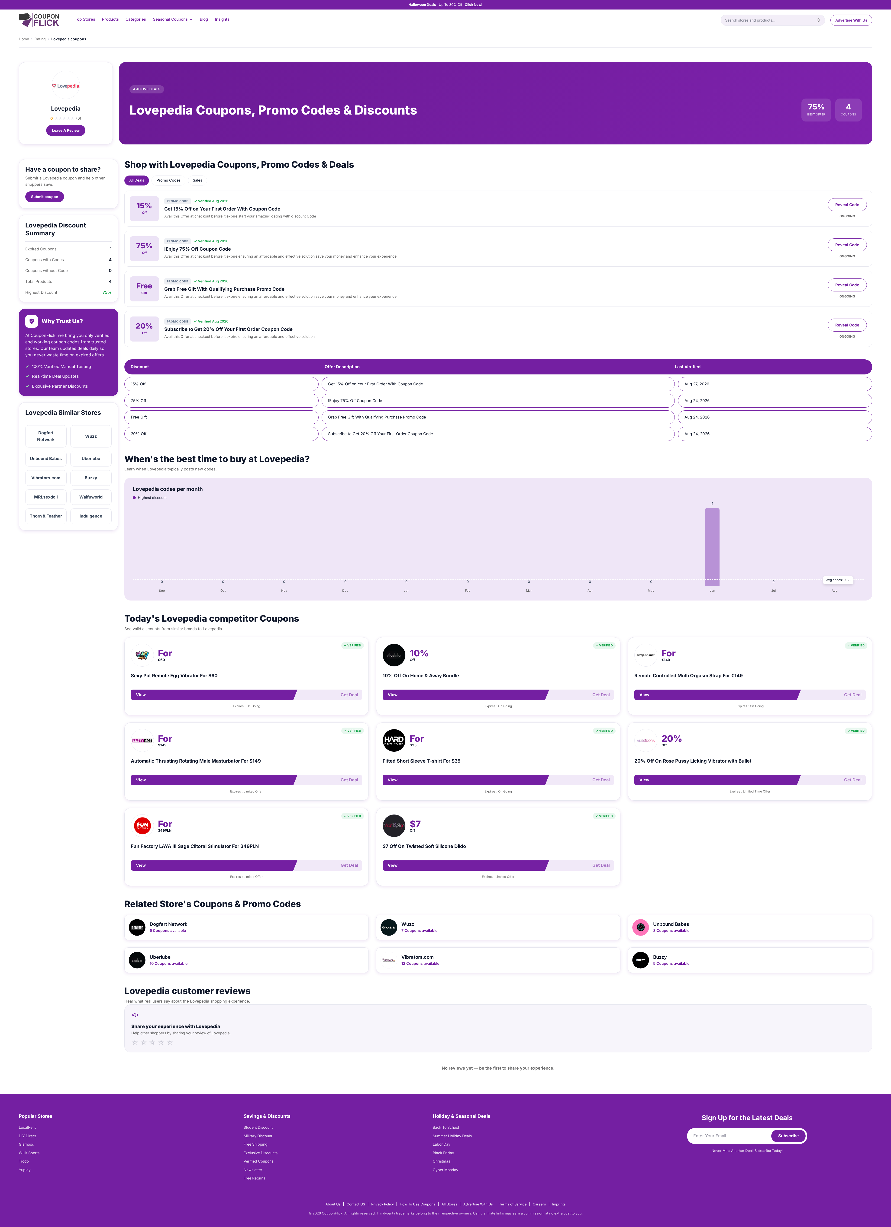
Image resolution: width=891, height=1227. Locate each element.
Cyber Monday (445, 1170)
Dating (40, 39)
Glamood (26, 1144)
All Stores (449, 1204)
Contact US (356, 1204)
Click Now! (473, 5)
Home (24, 39)
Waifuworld (91, 497)
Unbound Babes (46, 458)
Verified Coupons (258, 1161)
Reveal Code (847, 204)
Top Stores (85, 19)
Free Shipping (256, 1144)
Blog (204, 19)
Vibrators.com (45, 477)
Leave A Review (66, 130)
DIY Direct (27, 1136)
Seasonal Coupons (170, 19)
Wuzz (91, 436)
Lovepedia (66, 108)
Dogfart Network (46, 436)
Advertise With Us (851, 20)
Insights (222, 19)
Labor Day (441, 1144)
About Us (333, 1204)
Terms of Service (513, 1204)
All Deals (136, 180)
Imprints (559, 1204)
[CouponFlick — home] (39, 20)
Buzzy (91, 477)
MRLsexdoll (46, 497)
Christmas (441, 1161)
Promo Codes (169, 180)
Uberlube (91, 458)
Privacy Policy (382, 1204)
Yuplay (25, 1170)
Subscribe (788, 1135)
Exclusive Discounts (261, 1153)
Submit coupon (44, 197)
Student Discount (258, 1127)
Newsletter (253, 1170)
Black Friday (443, 1153)
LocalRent (27, 1127)
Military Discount (258, 1136)
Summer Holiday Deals (452, 1136)
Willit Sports (29, 1153)
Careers (539, 1204)
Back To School (446, 1127)
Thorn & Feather (46, 516)
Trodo (24, 1161)
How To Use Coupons (417, 1204)
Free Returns (254, 1178)
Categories (136, 19)
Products (110, 19)
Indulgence (91, 516)
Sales (197, 180)
